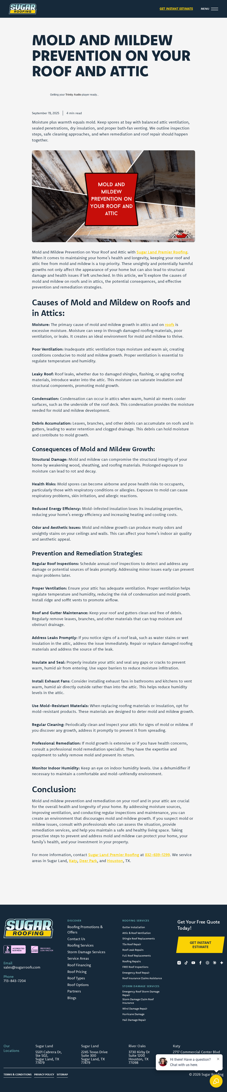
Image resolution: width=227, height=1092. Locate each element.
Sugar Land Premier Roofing (162, 252)
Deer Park (88, 860)
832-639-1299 (157, 854)
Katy (73, 860)
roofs (169, 324)
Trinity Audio (73, 94)
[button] (209, 9)
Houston (115, 860)
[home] (23, 9)
